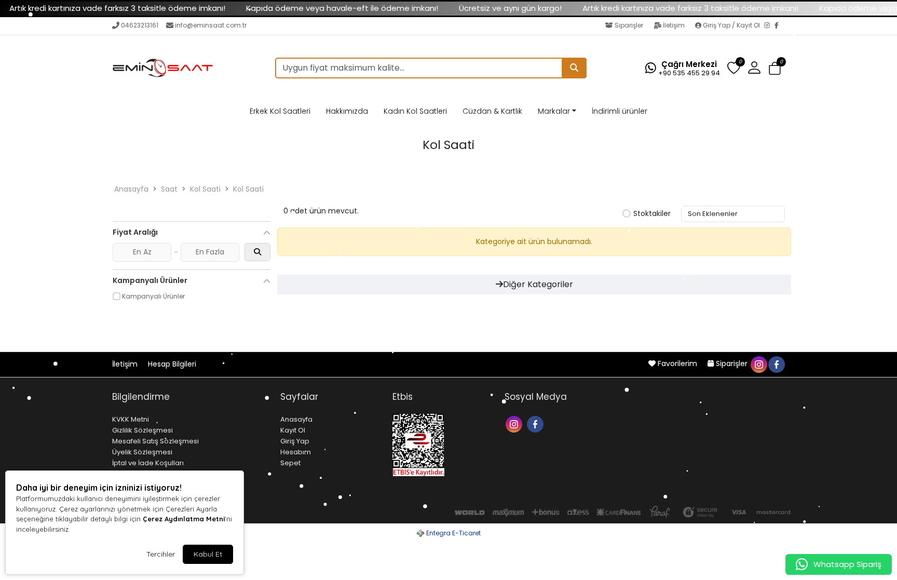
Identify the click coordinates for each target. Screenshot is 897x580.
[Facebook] (779, 26)
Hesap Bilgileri (172, 364)
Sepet (290, 463)
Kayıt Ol (292, 430)
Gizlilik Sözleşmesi (142, 430)
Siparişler (629, 25)
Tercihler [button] (160, 554)
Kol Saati (205, 189)
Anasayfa (131, 189)
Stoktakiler (652, 214)
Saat (169, 189)
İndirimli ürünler (619, 111)
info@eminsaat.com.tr (211, 25)
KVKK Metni (130, 419)
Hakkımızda (347, 111)
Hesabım (295, 452)
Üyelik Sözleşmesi (142, 452)
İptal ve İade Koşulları (148, 463)
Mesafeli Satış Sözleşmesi (155, 441)
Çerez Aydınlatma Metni (184, 519)
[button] (774, 68)
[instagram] (758, 363)
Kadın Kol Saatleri (415, 111)
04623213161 (139, 25)
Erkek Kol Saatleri (280, 111)
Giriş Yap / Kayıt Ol (731, 25)
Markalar (554, 111)
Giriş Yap (294, 441)
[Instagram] (769, 26)
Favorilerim (677, 363)
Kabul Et (208, 554)
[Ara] (574, 68)
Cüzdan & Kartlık (492, 111)
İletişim (673, 25)
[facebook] (776, 363)
